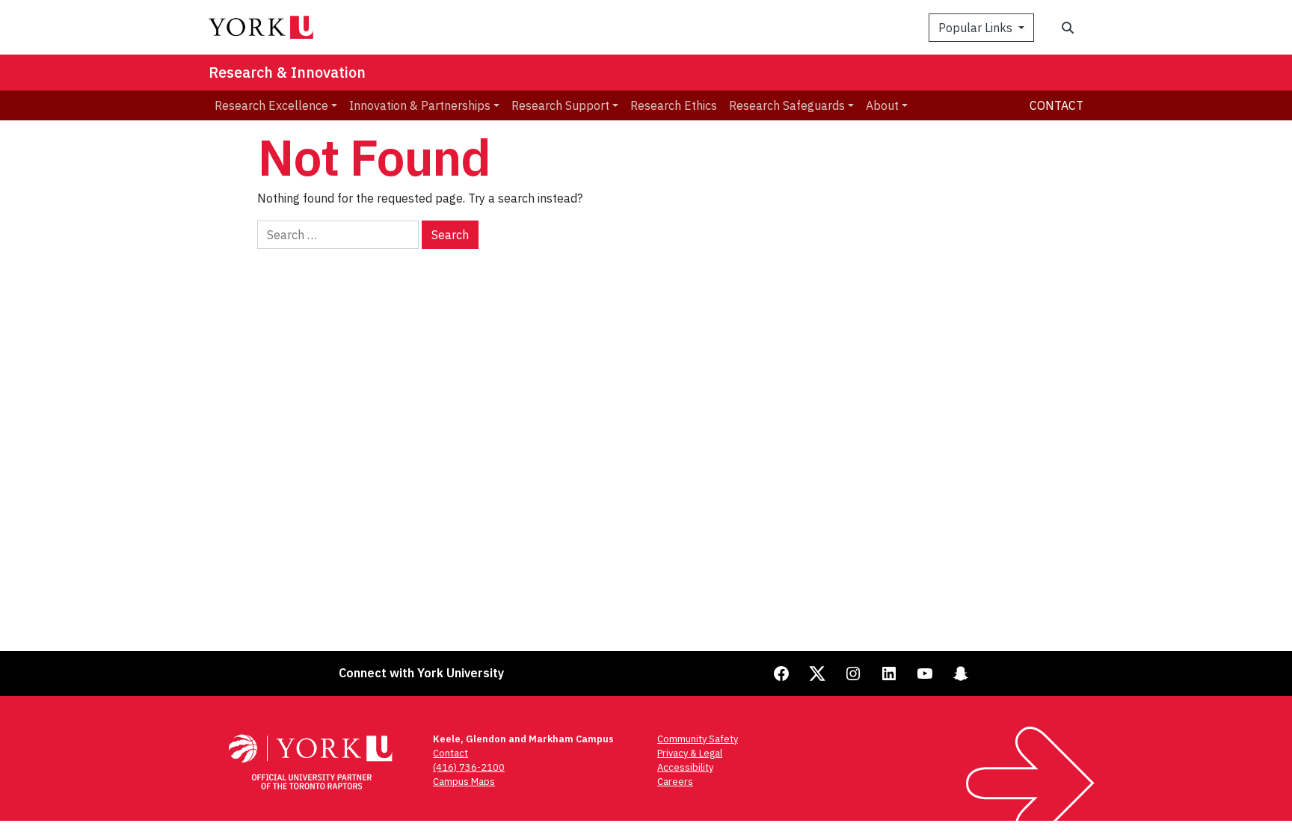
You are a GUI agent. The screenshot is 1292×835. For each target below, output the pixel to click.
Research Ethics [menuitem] (673, 105)
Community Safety (697, 739)
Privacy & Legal (689, 753)
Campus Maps (464, 781)
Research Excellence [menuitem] (271, 105)
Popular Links (976, 27)
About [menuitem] (882, 105)
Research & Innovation (287, 72)
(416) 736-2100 (469, 767)
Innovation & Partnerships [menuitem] (419, 105)
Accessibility (685, 767)
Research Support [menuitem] (560, 105)
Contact (1056, 105)
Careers (675, 781)
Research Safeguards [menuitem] (787, 105)
